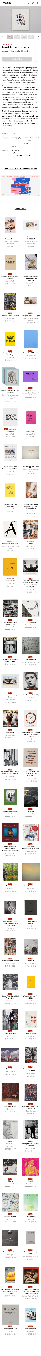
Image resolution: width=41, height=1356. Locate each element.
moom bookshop (7, 3)
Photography (16, 138)
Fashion (25, 143)
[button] (38, 36)
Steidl (13, 133)
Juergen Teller (8, 51)
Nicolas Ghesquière (22, 51)
